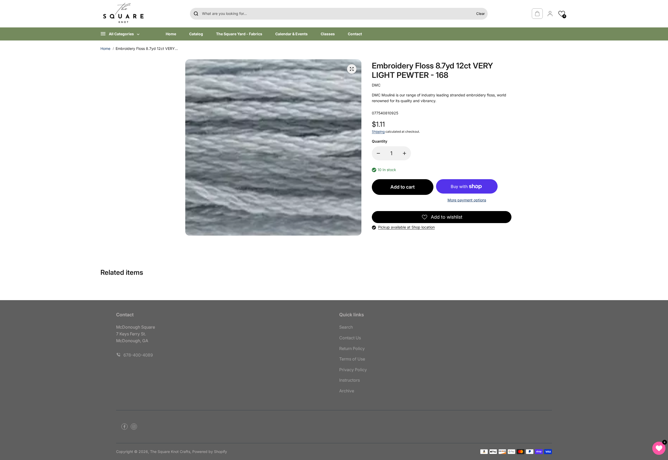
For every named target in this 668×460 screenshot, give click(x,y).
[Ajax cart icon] (537, 13)
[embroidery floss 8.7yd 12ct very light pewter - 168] (351, 69)
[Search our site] (196, 13)
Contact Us (350, 337)
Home (105, 48)
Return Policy (352, 348)
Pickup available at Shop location (406, 227)
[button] (561, 13)
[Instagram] (134, 426)
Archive (346, 390)
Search (346, 327)
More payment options (467, 200)
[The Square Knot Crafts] (123, 13)
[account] (550, 13)
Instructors (349, 380)
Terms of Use (352, 359)
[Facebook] (124, 426)
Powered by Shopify (209, 451)
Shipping (378, 131)
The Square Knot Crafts (170, 451)
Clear (480, 13)
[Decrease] (378, 153)
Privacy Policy (353, 369)
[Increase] (404, 153)
